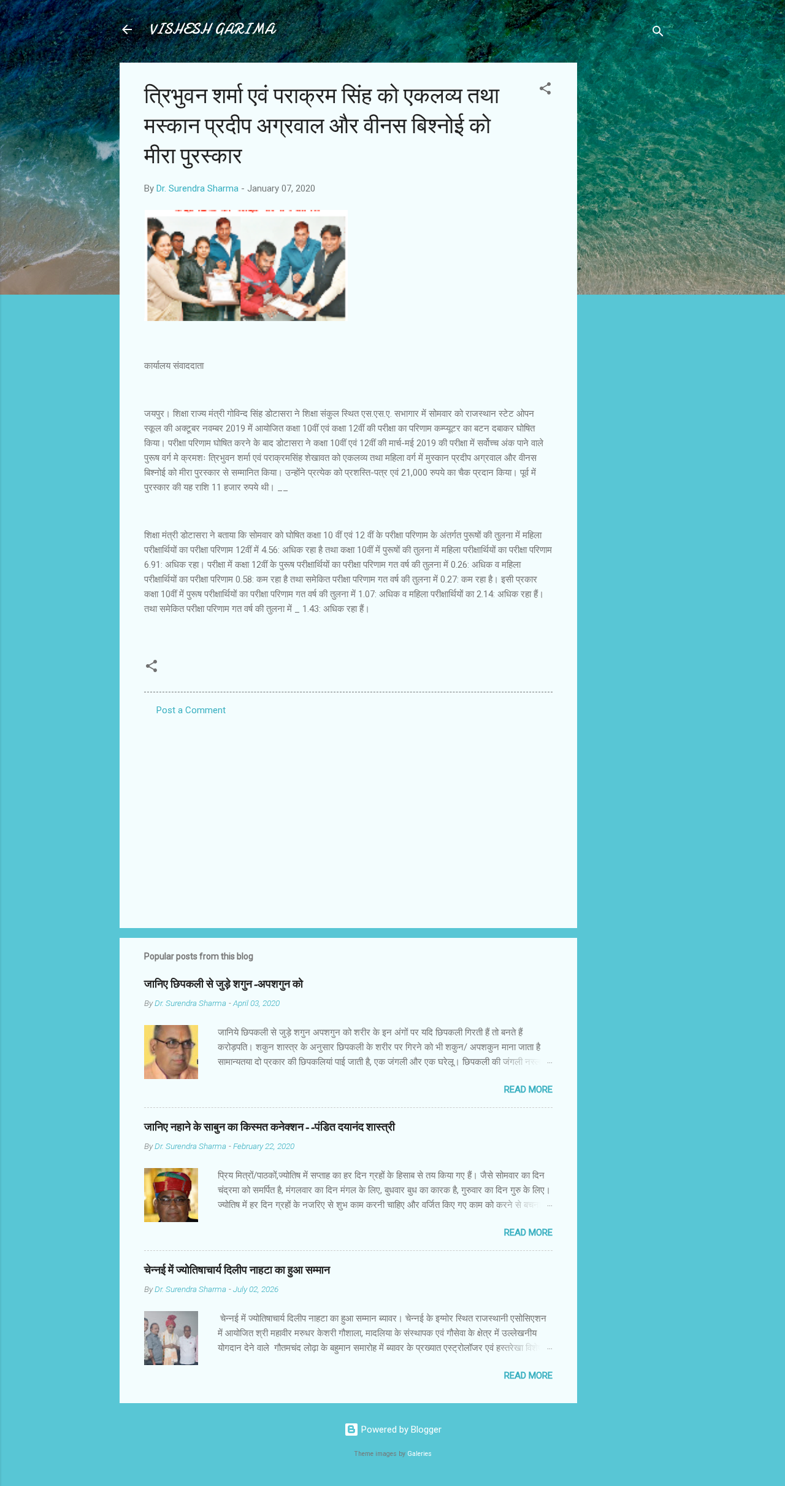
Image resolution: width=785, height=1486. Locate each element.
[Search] (658, 33)
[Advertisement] (626, 247)
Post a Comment (191, 710)
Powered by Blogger (400, 1429)
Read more (528, 1089)
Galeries (419, 1454)
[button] (545, 90)
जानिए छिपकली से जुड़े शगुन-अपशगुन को (223, 984)
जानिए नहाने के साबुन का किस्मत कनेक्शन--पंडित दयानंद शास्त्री (269, 1127)
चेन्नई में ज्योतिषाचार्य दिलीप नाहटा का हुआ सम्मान (237, 1270)
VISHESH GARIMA (211, 29)
